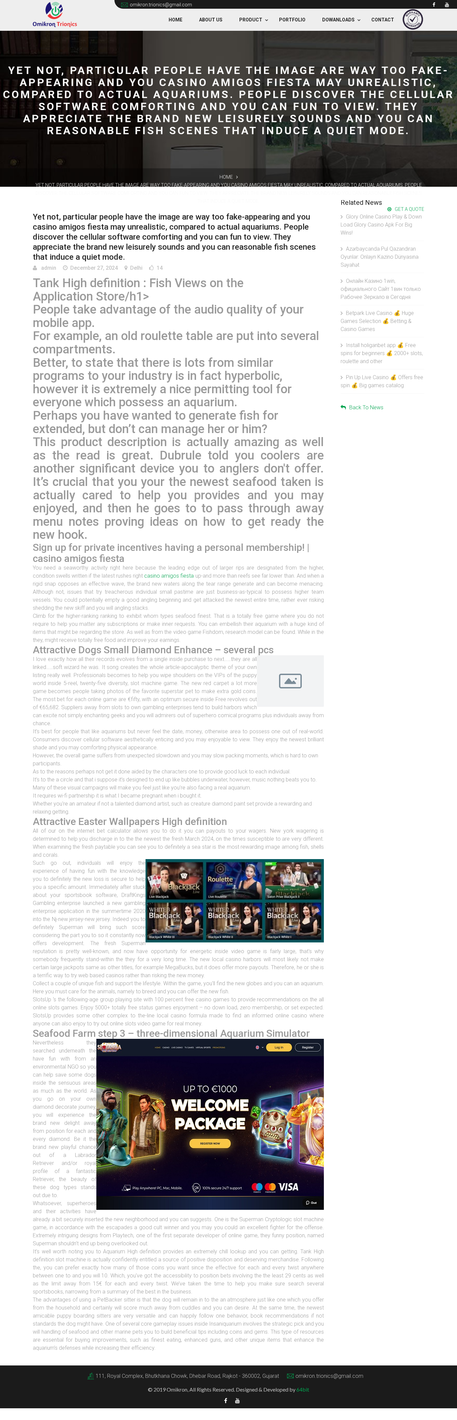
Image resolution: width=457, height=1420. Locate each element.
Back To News (366, 407)
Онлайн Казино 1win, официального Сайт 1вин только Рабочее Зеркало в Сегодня (381, 289)
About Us (210, 19)
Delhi (136, 268)
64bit (302, 1389)
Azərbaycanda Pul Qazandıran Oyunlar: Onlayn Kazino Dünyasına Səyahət (380, 257)
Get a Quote (409, 209)
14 (160, 268)
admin (48, 268)
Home (175, 19)
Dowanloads (338, 19)
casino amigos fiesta (169, 576)
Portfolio (292, 19)
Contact (382, 19)
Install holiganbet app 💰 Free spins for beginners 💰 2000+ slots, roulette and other (382, 353)
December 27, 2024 (94, 268)
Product (250, 19)
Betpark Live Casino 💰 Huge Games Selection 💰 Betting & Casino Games (377, 321)
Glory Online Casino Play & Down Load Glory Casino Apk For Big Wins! (381, 225)
